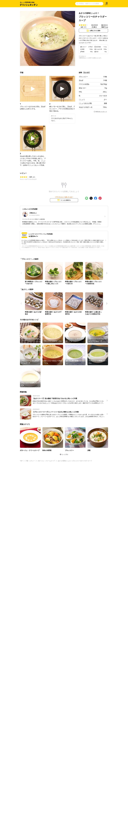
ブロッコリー (83, 76)
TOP (21, 461)
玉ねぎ (81, 80)
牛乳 (80, 92)
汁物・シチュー (30, 461)
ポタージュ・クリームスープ (46, 461)
